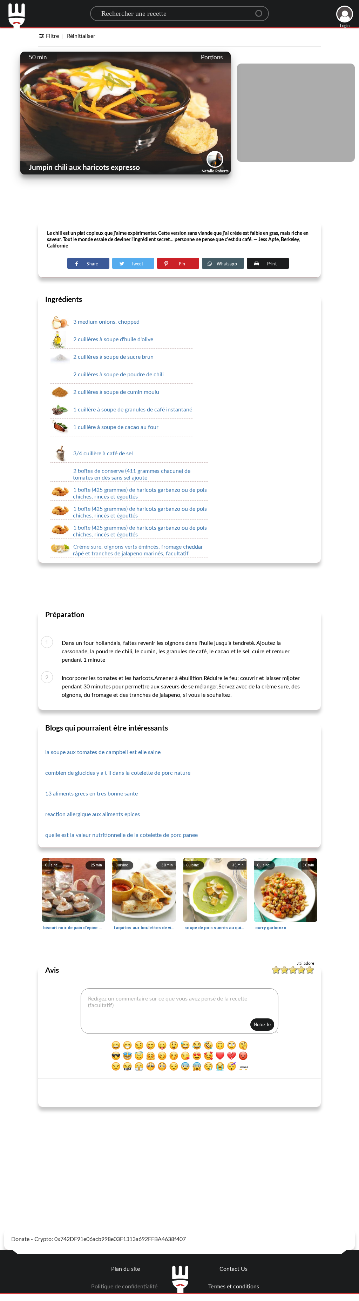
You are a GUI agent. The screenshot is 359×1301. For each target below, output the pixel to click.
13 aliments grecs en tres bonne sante (91, 794)
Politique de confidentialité (124, 1286)
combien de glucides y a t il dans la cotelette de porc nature (117, 773)
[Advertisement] (179, 204)
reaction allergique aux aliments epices (92, 814)
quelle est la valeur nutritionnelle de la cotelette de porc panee (121, 835)
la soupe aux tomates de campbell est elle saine (103, 752)
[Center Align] (261, 10)
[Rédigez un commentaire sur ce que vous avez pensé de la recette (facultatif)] (179, 1011)
